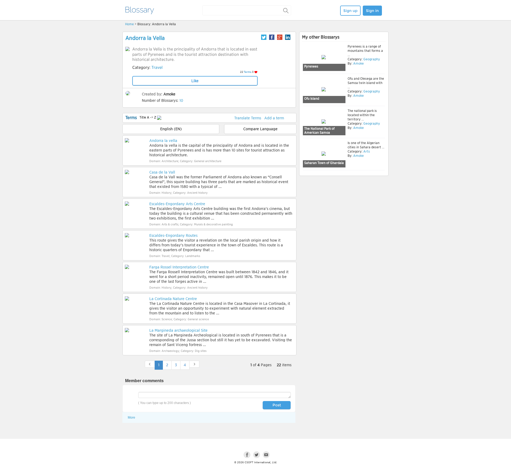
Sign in (372, 10)
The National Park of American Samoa (319, 131)
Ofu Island (311, 98)
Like (195, 81)
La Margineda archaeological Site (178, 330)
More (131, 417)
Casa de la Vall (162, 172)
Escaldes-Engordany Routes (173, 235)
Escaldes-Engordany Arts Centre (177, 204)
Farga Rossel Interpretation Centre (179, 267)
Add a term (274, 118)
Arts (366, 151)
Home (129, 24)
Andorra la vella (163, 140)
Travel (157, 67)
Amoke (169, 94)
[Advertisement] (344, 218)
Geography (371, 59)
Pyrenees (311, 66)
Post (277, 405)
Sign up (350, 10)
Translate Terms (247, 118)
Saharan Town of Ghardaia (324, 163)
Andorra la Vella (145, 38)
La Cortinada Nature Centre (173, 299)
